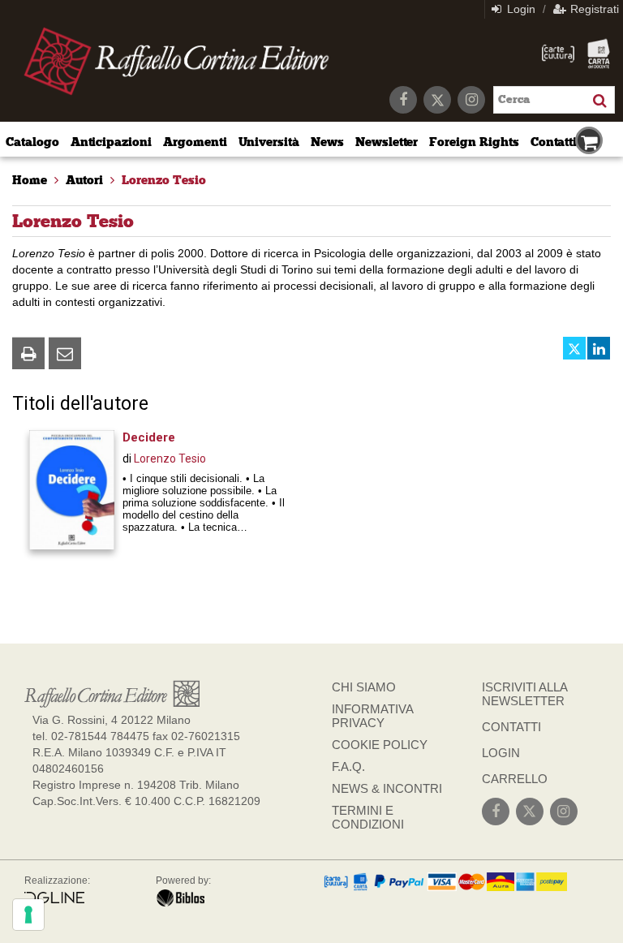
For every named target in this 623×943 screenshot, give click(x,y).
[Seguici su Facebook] (403, 100)
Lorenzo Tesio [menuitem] (164, 180)
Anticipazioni (111, 142)
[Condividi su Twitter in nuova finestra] (574, 348)
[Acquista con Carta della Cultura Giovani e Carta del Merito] (558, 53)
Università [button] (269, 142)
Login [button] (519, 8)
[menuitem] (29, 180)
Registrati (593, 8)
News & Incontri (387, 788)
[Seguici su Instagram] (471, 100)
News (327, 142)
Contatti (554, 142)
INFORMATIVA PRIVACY (372, 716)
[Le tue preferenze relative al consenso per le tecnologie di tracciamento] (28, 914)
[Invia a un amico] (65, 353)
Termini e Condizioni (368, 817)
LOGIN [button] (501, 753)
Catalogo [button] (32, 142)
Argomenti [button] (195, 142)
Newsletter (387, 142)
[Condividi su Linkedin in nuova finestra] (598, 348)
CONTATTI (511, 727)
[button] (28, 353)
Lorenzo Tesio (170, 458)
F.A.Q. (348, 766)
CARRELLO (515, 779)
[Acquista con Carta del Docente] (598, 53)
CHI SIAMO (364, 687)
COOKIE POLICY (380, 744)
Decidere (148, 437)
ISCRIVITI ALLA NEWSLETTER (524, 694)
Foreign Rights (473, 142)
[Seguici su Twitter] (437, 100)
